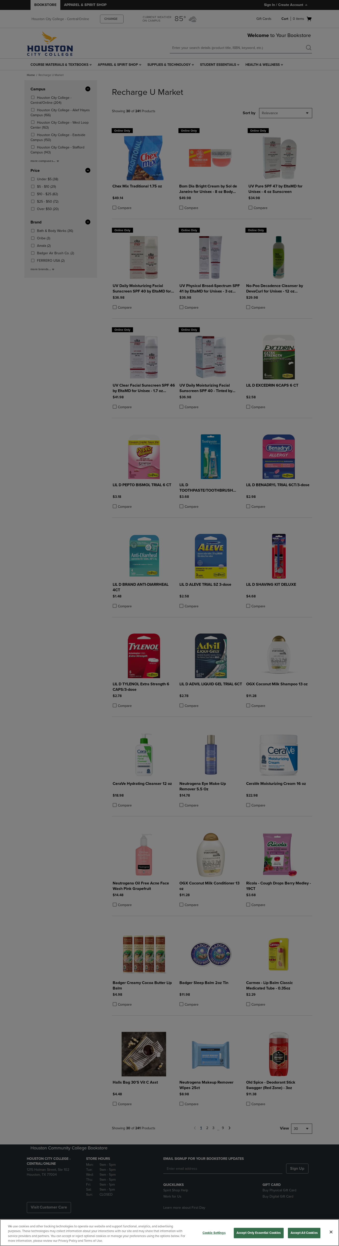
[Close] (331, 1231)
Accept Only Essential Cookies (259, 1233)
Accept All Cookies (304, 1233)
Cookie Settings (214, 1233)
